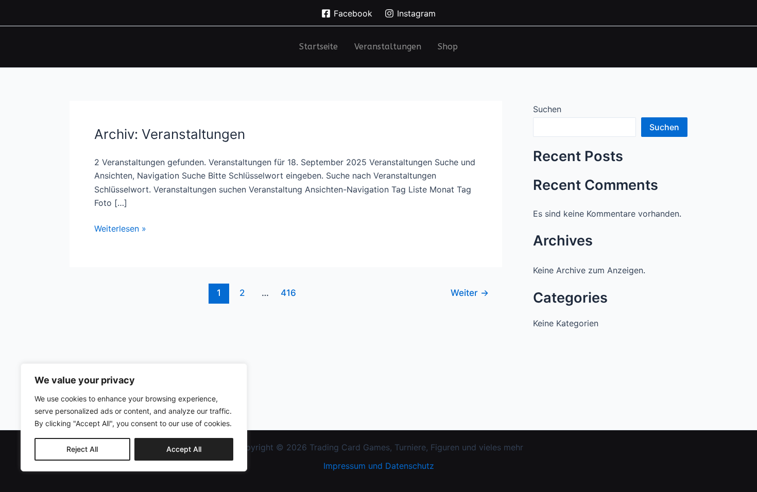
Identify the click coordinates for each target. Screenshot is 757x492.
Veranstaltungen (387, 46)
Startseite (318, 46)
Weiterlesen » (120, 228)
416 (288, 292)
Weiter (470, 292)
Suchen (547, 109)
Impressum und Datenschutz (378, 466)
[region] (134, 417)
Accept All (183, 449)
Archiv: (169, 134)
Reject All (82, 449)
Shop (448, 46)
